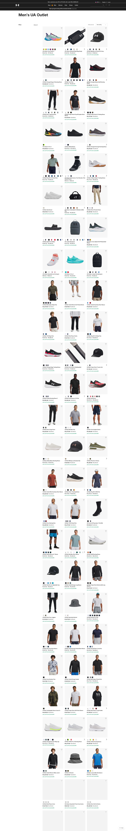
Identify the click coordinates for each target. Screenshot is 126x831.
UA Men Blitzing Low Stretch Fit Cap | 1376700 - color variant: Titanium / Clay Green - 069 (96, 49)
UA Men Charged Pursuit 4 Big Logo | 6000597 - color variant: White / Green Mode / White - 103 (50, 739)
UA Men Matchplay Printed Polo (94, 679)
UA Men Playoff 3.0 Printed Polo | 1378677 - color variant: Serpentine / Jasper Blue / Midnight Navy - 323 (49, 176)
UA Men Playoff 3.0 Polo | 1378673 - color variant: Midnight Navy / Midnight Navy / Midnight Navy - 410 (99, 615)
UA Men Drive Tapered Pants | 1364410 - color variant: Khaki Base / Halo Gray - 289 (52, 112)
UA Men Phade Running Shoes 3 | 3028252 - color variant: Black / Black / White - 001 (43, 396)
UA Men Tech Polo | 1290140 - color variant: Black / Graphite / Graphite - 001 (68, 80)
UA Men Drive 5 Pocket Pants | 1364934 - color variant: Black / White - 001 (88, 208)
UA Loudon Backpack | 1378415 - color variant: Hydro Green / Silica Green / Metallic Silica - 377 (74, 240)
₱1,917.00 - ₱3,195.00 (48, 556)
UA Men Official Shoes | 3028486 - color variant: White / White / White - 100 (66, 145)
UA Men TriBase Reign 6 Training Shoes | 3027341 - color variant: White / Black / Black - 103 (90, 176)
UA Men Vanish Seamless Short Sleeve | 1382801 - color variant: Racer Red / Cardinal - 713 (90, 303)
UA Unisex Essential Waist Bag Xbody (73, 51)
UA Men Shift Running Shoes (93, 554)
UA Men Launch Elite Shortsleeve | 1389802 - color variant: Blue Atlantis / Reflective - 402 (88, 771)
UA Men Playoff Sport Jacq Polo (94, 648)
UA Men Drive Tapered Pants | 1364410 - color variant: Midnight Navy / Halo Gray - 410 (49, 112)
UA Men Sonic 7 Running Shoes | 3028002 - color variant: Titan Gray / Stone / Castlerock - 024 (71, 490)
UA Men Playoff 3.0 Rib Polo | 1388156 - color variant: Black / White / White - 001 (88, 490)
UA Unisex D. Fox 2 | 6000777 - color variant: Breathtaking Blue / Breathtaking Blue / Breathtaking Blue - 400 (66, 272)
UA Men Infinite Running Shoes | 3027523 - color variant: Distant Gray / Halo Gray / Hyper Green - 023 (90, 740)
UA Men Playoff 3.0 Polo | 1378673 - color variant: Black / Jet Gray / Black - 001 (95, 615)
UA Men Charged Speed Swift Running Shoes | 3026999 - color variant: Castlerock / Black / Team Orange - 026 (96, 80)
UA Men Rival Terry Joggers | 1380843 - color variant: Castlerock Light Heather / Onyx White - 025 (43, 615)
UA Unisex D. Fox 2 (47, 146)
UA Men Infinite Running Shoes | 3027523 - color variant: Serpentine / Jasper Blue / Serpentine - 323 (96, 740)
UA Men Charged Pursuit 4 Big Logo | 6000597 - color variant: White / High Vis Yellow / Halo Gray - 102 (43, 739)
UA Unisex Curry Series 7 (48, 51)
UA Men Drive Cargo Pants (49, 429)
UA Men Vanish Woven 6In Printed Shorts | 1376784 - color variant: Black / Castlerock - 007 (66, 303)
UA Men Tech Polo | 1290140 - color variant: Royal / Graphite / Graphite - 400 (83, 80)
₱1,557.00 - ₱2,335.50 (70, 586)
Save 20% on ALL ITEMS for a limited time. (63, 2)
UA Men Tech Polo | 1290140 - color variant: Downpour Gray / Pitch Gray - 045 (77, 80)
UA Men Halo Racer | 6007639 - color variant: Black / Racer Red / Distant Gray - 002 (88, 396)
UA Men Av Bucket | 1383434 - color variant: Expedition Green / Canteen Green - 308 (68, 771)
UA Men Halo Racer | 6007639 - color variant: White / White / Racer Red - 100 (90, 396)
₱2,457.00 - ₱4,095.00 (92, 619)
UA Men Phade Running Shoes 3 (50, 398)
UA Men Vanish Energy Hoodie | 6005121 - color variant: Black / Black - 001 (66, 677)
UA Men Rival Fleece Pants (71, 336)
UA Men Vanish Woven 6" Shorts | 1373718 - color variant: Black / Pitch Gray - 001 (43, 552)
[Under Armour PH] (17, 5)
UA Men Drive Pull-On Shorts (93, 804)
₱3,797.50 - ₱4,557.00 (70, 493)
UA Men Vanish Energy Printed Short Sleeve (75, 648)
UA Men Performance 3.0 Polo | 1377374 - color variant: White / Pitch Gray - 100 (68, 396)
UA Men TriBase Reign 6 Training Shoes (96, 178)
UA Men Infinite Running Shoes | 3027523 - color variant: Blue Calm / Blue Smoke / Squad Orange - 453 (93, 740)
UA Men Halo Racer (91, 398)
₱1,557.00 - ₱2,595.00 (48, 243)
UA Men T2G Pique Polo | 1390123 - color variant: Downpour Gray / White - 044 (43, 334)
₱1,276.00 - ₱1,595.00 (92, 53)
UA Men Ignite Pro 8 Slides (49, 241)
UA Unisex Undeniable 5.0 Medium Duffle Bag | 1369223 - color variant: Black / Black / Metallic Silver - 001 (68, 208)
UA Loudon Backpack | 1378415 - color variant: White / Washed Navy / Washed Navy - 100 (77, 240)
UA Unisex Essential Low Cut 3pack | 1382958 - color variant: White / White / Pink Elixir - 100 (52, 272)
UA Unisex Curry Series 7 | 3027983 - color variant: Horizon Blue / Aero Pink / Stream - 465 (48, 49)
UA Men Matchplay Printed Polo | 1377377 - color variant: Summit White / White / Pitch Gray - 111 (90, 677)
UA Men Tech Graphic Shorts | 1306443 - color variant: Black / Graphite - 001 (88, 427)
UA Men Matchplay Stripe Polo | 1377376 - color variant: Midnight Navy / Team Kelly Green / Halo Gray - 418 (50, 303)
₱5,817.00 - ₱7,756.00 (48, 53)
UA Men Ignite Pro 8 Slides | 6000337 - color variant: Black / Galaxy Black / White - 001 (46, 240)
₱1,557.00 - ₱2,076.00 (70, 650)
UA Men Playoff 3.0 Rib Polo (93, 491)
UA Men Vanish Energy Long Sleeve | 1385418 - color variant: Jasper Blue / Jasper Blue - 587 (70, 583)
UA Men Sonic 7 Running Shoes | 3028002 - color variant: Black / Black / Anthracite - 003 (68, 490)
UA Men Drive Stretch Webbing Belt (73, 367)
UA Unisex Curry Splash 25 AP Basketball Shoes (96, 242)
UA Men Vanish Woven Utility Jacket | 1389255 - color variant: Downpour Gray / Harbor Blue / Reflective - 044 (43, 771)
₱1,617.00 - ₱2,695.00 (70, 83)
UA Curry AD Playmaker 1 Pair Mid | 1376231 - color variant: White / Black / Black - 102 (90, 521)
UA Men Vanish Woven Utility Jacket (51, 772)
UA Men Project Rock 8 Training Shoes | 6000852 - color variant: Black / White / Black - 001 (88, 112)
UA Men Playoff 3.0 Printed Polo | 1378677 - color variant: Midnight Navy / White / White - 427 (55, 176)
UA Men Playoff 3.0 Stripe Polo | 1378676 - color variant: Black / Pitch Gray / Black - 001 (88, 334)
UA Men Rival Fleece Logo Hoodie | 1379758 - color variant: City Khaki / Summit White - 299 (93, 708)
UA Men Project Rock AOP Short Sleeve (74, 710)
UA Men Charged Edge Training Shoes (51, 367)
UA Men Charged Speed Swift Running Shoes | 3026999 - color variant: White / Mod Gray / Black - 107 (93, 80)
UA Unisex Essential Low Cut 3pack (51, 274)
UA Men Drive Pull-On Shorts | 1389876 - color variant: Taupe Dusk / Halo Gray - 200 (90, 802)
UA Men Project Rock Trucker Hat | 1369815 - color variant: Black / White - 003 (90, 365)
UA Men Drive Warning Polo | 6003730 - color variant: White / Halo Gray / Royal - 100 (43, 521)
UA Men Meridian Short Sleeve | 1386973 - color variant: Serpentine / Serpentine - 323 (68, 552)
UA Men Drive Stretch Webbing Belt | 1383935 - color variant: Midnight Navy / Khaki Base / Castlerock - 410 (72, 365)
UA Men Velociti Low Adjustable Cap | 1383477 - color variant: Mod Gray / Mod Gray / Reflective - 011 (50, 583)
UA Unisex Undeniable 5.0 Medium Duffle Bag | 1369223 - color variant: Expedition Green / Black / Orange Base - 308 (74, 208)
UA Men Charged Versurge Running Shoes (96, 146)
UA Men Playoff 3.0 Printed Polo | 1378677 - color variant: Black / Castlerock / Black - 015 (46, 176)
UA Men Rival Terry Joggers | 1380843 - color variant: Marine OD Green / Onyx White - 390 (46, 615)
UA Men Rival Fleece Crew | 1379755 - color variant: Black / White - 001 (46, 802)
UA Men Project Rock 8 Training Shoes (96, 114)
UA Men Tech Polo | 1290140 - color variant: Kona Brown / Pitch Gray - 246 (74, 80)
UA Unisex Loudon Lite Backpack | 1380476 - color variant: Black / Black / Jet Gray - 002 (90, 272)
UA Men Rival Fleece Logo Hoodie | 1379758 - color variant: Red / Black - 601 (96, 708)
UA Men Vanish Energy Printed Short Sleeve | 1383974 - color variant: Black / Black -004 (68, 646)
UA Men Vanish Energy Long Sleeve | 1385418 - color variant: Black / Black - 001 (66, 583)
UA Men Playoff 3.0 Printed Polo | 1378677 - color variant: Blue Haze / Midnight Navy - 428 (58, 176)
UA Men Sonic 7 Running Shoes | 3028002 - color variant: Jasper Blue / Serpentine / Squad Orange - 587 (74, 490)
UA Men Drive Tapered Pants (49, 114)
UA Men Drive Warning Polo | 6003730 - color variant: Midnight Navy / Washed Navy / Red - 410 (46, 521)
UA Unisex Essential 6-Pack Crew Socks (74, 804)
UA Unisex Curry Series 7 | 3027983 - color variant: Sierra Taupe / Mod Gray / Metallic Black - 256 (53, 49)
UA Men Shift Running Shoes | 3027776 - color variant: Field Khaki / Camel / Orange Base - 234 (88, 552)
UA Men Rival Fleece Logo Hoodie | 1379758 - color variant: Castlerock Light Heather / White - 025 (90, 708)
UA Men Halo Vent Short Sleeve (50, 648)
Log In (109, 2)
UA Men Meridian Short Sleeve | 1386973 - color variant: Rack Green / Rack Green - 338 (77, 552)
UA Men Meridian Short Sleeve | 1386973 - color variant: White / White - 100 (74, 552)
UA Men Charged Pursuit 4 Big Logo (51, 741)
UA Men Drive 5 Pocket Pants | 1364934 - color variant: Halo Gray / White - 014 (90, 208)
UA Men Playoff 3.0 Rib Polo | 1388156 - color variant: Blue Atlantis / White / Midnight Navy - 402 (90, 490)
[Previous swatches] (66, 49)
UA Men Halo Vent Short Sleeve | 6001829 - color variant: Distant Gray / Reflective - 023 (46, 646)
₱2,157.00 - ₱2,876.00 (48, 650)
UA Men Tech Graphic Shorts (93, 429)
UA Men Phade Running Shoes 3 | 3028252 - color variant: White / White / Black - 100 (46, 396)
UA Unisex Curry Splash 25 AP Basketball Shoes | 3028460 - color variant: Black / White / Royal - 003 (88, 240)
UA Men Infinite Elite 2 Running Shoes (51, 460)
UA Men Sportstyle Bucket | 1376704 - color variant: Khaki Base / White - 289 (68, 615)
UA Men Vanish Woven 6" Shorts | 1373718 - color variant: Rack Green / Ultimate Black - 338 (50, 552)
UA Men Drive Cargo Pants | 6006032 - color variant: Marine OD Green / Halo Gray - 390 (46, 427)
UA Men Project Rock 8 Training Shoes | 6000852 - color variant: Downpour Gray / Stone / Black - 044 (90, 112)
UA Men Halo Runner (47, 209)
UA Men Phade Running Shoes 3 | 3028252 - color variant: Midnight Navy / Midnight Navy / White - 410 (48, 396)
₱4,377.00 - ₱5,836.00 (92, 179)
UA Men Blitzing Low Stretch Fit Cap (95, 51)
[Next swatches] (84, 49)
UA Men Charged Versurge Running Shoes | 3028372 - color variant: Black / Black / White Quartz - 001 (90, 145)
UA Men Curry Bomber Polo (49, 679)
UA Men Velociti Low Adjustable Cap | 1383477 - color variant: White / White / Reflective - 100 (46, 583)
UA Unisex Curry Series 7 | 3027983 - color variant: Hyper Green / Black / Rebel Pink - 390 (46, 49)
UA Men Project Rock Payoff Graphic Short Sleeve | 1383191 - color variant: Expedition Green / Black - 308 (71, 112)
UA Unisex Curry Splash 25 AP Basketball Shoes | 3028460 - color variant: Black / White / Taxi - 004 (90, 240)
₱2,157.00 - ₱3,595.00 (70, 212)
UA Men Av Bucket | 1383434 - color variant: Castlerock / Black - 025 (66, 771)
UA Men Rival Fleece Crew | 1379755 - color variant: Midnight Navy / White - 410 (48, 802)
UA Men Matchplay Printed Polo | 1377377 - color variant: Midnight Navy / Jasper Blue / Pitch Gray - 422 (92, 677)
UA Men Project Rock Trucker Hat (95, 367)
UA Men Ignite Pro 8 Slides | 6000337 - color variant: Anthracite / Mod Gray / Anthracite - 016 (58, 240)
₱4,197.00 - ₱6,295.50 (70, 275)
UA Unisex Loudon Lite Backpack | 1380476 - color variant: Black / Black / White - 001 (96, 272)
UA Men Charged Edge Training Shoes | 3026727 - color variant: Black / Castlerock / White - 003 (48, 365)
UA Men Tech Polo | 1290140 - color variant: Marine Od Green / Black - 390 (80, 80)
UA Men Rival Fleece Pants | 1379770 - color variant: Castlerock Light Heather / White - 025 (66, 334)
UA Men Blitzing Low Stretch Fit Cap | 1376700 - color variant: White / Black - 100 (93, 49)
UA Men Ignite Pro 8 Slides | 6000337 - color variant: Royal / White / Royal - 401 (61, 240)
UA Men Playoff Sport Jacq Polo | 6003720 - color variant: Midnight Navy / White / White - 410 (88, 646)
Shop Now (74, 8)
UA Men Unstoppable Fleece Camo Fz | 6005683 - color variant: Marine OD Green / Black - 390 (43, 708)
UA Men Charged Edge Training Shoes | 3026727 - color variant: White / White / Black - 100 (46, 365)
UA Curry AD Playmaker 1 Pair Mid (95, 523)
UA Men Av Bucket (69, 772)
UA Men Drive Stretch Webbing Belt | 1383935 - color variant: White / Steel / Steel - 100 (70, 365)
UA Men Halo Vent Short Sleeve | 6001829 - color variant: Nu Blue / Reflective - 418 (48, 646)
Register (104, 2)
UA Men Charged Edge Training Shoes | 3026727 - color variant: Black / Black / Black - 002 (43, 365)
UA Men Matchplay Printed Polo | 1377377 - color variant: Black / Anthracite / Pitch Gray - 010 (88, 677)
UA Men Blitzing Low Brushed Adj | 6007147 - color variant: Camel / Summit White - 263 (66, 459)
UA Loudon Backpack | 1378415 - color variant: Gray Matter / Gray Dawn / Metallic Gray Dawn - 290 (71, 240)
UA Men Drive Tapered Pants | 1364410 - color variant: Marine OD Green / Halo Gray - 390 (55, 112)
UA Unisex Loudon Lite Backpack (94, 274)
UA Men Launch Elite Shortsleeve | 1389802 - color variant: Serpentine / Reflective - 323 (92, 771)
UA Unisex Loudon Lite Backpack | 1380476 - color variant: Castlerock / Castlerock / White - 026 (93, 272)
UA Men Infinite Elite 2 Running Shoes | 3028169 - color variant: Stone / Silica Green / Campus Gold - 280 (48, 459)
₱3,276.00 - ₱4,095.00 (48, 743)
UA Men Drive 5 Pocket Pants (94, 209)
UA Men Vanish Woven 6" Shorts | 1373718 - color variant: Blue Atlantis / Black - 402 (46, 552)
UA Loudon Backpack (70, 241)
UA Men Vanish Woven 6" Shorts (50, 554)
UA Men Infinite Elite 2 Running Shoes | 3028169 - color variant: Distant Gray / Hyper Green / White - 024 (46, 459)
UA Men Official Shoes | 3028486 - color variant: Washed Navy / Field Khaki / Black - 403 (68, 145)
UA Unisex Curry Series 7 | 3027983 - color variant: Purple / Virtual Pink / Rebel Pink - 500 (50, 49)
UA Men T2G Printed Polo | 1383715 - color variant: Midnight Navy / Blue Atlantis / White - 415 (70, 521)
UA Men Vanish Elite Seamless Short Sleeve (53, 491)
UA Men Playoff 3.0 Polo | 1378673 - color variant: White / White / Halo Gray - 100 (88, 615)
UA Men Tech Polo (69, 82)
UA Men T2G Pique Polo (48, 336)
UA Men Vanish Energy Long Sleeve (73, 585)
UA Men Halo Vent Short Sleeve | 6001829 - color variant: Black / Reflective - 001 (43, 646)
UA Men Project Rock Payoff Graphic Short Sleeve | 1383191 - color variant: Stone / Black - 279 (68, 112)
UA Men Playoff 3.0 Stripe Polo (94, 336)
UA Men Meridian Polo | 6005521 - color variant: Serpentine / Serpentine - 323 (70, 427)
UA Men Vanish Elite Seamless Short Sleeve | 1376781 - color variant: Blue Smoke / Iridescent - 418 (46, 490)
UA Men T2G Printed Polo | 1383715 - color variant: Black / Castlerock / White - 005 (68, 521)
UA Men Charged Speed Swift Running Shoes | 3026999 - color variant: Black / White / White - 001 (90, 80)
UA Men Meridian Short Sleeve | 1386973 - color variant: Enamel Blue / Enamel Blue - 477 (80, 552)
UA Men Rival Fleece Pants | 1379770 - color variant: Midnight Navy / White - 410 (68, 334)
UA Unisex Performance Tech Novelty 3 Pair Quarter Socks (75, 178)
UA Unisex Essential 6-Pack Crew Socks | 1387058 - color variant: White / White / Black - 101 (66, 802)
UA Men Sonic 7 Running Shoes (72, 491)
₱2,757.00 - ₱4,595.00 (92, 337)
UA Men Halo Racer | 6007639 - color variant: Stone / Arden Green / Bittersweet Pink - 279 (95, 396)
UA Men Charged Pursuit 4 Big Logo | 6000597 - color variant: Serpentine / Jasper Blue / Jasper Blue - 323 (46, 739)
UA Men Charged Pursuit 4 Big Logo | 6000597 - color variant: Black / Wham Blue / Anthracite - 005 (48, 739)
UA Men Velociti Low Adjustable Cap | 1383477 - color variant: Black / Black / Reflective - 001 (43, 583)
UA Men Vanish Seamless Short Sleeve (96, 304)
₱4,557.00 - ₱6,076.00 (92, 556)
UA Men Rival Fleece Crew (49, 804)
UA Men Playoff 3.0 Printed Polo (50, 178)
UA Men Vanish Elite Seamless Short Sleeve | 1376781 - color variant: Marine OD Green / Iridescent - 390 (43, 490)
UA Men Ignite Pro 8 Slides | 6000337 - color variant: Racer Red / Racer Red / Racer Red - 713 (55, 240)
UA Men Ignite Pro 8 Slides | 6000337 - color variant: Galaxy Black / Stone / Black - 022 (49, 240)
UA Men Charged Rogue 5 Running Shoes (52, 82)
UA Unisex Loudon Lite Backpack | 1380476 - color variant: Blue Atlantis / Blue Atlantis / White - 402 (99, 272)
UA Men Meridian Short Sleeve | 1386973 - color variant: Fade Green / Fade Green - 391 (83, 552)
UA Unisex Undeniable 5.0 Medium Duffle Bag (74, 210)
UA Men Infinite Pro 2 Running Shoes (73, 741)
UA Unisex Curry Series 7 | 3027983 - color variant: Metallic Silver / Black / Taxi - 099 (43, 49)
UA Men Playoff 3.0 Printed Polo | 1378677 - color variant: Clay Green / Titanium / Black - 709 (61, 176)
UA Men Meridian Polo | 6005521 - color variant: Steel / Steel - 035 (66, 427)
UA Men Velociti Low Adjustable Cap (51, 585)
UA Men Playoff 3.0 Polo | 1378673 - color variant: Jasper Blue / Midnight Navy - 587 (92, 615)
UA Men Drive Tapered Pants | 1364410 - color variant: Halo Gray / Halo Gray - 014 (46, 112)
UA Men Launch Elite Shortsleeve (94, 772)
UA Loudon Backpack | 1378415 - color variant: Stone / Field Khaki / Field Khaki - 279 (80, 240)
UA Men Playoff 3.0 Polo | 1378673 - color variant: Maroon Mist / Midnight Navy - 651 (90, 615)
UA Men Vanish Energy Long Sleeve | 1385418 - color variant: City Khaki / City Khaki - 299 (68, 583)
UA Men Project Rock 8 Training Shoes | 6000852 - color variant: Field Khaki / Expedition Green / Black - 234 (92, 112)
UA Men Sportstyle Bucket (71, 617)
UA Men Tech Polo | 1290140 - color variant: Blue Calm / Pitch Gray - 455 (71, 80)
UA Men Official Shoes (70, 146)
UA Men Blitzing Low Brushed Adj (72, 460)
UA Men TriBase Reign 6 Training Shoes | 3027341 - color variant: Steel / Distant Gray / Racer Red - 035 (96, 176)
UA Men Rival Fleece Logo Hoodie (95, 710)
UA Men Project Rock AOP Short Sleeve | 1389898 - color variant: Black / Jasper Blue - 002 (66, 708)
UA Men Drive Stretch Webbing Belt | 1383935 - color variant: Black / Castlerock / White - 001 (68, 365)
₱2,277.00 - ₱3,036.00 (92, 681)
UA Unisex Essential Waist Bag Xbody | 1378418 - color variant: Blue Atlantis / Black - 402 (71, 49)
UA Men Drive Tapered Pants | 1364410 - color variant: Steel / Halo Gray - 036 (58, 112)
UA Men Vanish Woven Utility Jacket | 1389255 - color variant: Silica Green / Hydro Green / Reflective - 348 (46, 771)
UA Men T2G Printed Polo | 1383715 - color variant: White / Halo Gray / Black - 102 (66, 521)
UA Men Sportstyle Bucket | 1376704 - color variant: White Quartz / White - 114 (66, 615)
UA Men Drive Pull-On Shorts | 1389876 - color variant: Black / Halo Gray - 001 (88, 802)
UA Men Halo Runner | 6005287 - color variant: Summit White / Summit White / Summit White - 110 (43, 208)
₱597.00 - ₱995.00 (69, 180)
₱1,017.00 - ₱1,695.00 (92, 275)
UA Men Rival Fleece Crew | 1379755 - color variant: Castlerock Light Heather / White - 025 (43, 802)
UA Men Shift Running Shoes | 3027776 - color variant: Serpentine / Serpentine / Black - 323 (90, 552)
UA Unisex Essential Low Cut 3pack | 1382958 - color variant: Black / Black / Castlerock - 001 (46, 272)
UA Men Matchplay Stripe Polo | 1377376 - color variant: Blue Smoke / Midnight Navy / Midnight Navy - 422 (46, 303)
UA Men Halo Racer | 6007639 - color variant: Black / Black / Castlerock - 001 (97, 396)
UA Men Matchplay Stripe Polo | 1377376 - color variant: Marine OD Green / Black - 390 (43, 303)
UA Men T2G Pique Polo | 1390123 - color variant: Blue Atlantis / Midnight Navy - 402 (46, 334)
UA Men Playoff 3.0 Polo (92, 617)
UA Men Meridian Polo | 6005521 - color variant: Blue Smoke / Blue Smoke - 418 (68, 427)
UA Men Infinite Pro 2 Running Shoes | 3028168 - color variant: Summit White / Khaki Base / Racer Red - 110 (71, 739)
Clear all (36, 24)
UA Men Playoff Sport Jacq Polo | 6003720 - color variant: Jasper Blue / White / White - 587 (92, 646)
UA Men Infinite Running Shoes (94, 741)
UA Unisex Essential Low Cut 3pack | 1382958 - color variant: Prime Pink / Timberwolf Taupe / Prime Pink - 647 (55, 272)
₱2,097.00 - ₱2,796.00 (70, 148)
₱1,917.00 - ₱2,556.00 (48, 337)
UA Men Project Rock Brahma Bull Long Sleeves (96, 585)
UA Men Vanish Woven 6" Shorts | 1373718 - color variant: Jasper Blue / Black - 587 (48, 552)
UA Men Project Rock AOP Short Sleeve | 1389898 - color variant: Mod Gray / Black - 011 (68, 708)
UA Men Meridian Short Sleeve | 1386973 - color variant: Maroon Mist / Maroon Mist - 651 (71, 552)
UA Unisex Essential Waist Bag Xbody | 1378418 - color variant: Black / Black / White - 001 (68, 49)
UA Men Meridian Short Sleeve (72, 554)
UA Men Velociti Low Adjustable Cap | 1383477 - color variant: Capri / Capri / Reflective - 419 (53, 583)
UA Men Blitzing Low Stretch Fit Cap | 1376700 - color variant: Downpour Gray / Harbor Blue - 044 (90, 49)
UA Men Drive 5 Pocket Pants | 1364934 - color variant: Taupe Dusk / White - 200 (92, 208)
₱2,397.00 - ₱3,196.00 (92, 493)
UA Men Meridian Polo (70, 429)
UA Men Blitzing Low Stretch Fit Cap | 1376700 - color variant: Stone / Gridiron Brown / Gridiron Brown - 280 (99, 49)
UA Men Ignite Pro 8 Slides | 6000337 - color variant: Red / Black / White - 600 (52, 240)
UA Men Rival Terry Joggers (49, 617)
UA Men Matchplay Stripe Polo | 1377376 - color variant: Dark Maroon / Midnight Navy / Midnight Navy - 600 (48, 303)
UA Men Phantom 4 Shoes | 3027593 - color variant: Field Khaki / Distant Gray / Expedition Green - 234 (90, 459)
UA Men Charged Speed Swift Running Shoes (96, 82)
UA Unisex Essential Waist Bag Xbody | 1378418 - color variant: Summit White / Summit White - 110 (74, 49)
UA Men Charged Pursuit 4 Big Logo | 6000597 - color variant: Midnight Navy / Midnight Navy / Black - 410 (53, 739)
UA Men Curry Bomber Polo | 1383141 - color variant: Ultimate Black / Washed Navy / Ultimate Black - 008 (43, 677)
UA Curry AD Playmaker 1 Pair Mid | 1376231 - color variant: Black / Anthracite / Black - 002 (88, 521)
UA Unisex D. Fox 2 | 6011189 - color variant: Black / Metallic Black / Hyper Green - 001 (43, 145)
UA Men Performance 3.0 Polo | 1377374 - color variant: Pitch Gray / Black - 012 (71, 396)
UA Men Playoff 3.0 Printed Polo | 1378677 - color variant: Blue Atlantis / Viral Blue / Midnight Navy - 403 (52, 176)
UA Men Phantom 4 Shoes (93, 460)
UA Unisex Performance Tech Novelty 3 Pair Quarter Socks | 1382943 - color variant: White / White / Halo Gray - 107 (68, 176)
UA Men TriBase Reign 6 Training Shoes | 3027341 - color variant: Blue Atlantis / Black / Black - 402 (93, 176)
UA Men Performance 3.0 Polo (72, 398)
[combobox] (97, 5)
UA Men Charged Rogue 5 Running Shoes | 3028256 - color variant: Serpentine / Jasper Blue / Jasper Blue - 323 (46, 80)
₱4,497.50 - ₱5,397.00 (48, 462)
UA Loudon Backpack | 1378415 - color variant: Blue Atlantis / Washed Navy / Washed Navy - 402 (83, 240)
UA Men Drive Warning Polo (49, 523)
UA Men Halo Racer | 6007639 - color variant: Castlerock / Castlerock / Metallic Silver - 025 (99, 396)
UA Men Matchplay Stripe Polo (50, 304)
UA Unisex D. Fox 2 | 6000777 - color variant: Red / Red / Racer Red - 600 (68, 272)
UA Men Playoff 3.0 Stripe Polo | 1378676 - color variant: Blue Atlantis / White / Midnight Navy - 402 (90, 334)
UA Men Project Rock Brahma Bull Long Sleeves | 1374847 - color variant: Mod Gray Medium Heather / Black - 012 (88, 583)
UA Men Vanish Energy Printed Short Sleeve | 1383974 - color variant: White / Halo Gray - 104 (66, 646)
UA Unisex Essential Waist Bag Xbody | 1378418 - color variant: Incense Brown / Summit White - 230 (77, 49)
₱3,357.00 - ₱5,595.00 (48, 116)
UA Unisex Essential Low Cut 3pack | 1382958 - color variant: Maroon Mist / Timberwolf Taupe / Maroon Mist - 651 (49, 272)
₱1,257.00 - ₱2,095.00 (70, 53)
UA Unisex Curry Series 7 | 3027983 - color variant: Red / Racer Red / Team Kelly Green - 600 (55, 49)
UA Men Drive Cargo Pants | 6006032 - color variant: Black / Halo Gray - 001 (43, 427)
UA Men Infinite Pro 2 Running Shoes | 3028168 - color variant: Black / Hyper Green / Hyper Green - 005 (68, 739)
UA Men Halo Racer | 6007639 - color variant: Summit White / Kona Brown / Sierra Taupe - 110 (92, 396)
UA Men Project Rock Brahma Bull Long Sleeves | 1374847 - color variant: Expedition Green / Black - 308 (90, 583)
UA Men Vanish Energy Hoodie (72, 679)
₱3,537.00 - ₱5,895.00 (48, 368)
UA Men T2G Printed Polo (70, 523)
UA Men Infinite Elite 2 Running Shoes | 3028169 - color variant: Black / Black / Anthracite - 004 (43, 459)
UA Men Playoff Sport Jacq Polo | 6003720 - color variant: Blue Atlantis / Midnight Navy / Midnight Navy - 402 (90, 646)
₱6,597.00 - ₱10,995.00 (92, 400)
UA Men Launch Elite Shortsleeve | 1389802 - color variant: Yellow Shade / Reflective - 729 (90, 771)
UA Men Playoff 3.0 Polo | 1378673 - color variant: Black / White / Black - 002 (97, 615)
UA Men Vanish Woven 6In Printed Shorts (74, 304)
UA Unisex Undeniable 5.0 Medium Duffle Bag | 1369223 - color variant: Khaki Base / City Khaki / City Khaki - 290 (77, 208)
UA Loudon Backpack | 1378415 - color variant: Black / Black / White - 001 (68, 240)
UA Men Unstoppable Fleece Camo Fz (51, 710)
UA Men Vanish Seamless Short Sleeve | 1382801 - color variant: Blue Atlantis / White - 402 (88, 303)
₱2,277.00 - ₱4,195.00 (48, 179)
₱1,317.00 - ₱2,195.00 (70, 243)
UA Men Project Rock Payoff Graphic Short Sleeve (75, 115)
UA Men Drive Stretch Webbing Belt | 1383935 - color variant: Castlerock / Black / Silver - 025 (66, 365)
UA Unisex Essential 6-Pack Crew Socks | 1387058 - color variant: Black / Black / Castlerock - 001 (68, 802)
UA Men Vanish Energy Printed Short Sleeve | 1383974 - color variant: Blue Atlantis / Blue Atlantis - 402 (70, 646)
